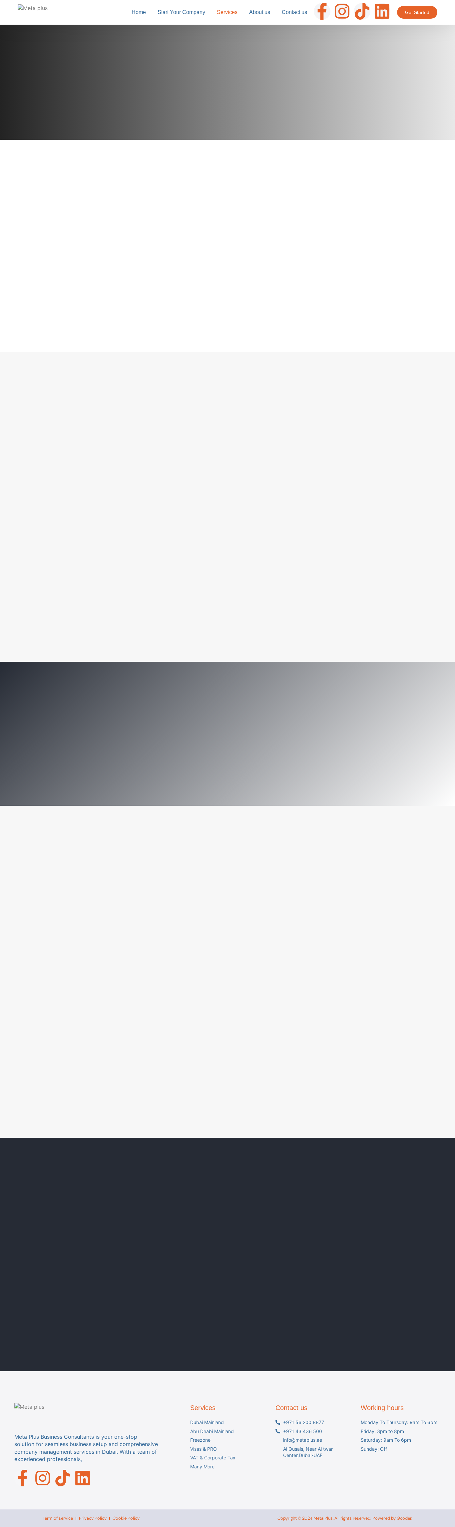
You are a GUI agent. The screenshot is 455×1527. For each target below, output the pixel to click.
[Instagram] (342, 11)
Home (139, 12)
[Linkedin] (382, 11)
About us (259, 12)
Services (227, 12)
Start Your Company (181, 12)
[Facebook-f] (322, 11)
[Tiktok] (362, 11)
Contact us (294, 12)
